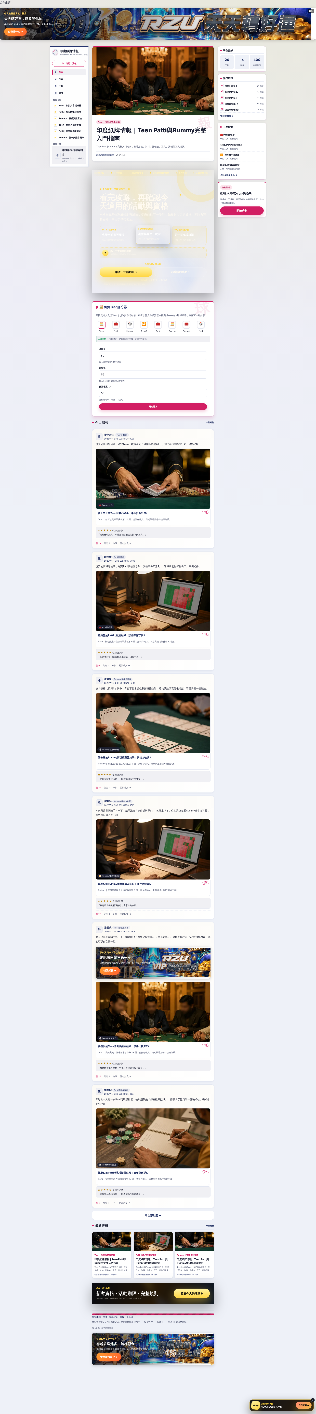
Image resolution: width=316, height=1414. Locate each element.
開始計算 (153, 406)
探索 (59, 79)
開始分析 (242, 210)
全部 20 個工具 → (228, 175)
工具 (59, 86)
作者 (105, 1317)
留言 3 (107, 543)
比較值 (102, 367)
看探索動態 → (226, 115)
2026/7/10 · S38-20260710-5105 (119, 683)
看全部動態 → (153, 1215)
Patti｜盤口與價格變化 (67, 131)
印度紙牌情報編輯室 (105, 155)
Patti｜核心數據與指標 (67, 112)
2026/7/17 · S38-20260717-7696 (119, 561)
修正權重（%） (106, 386)
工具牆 (129, 1317)
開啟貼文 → (125, 543)
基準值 (102, 349)
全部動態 (210, 422)
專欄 (59, 92)
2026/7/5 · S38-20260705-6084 (119, 1094)
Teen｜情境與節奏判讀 (67, 124)
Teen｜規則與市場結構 (67, 105)
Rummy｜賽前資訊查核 (68, 118)
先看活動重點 (180, 272)
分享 (115, 543)
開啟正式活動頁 (126, 272)
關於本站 (96, 1317)
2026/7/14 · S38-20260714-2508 (119, 931)
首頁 (59, 72)
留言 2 (107, 1076)
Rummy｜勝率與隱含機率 (69, 137)
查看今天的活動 (192, 1293)
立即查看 (303, 1405)
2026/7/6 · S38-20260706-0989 (119, 439)
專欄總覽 (210, 1225)
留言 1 (106, 665)
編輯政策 (113, 1317)
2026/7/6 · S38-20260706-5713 (119, 805)
